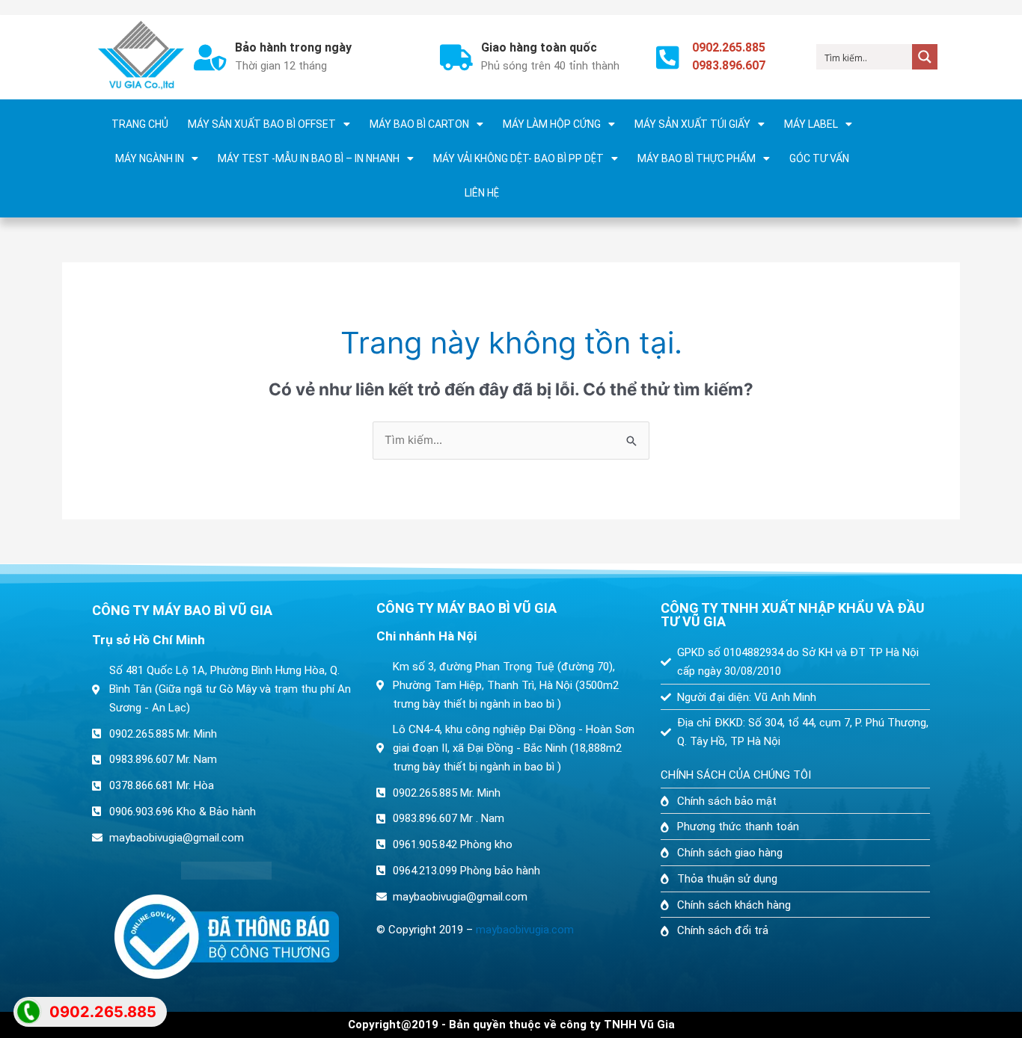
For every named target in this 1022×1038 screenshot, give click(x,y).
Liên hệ (482, 193)
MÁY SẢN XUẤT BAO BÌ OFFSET (262, 124)
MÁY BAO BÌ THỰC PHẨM (696, 158)
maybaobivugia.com (525, 929)
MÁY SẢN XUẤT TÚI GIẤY (692, 124)
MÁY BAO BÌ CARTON (419, 124)
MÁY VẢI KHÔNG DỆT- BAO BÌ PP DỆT (518, 158)
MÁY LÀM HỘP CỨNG (552, 124)
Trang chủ (139, 124)
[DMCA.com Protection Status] (226, 871)
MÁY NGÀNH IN (149, 158)
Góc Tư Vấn (819, 158)
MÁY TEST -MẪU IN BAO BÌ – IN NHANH (309, 158)
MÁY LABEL (811, 124)
